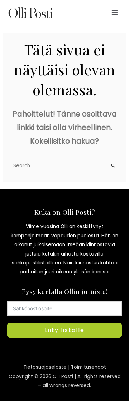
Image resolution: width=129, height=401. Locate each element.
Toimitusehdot (88, 367)
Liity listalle (65, 330)
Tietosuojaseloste (45, 367)
